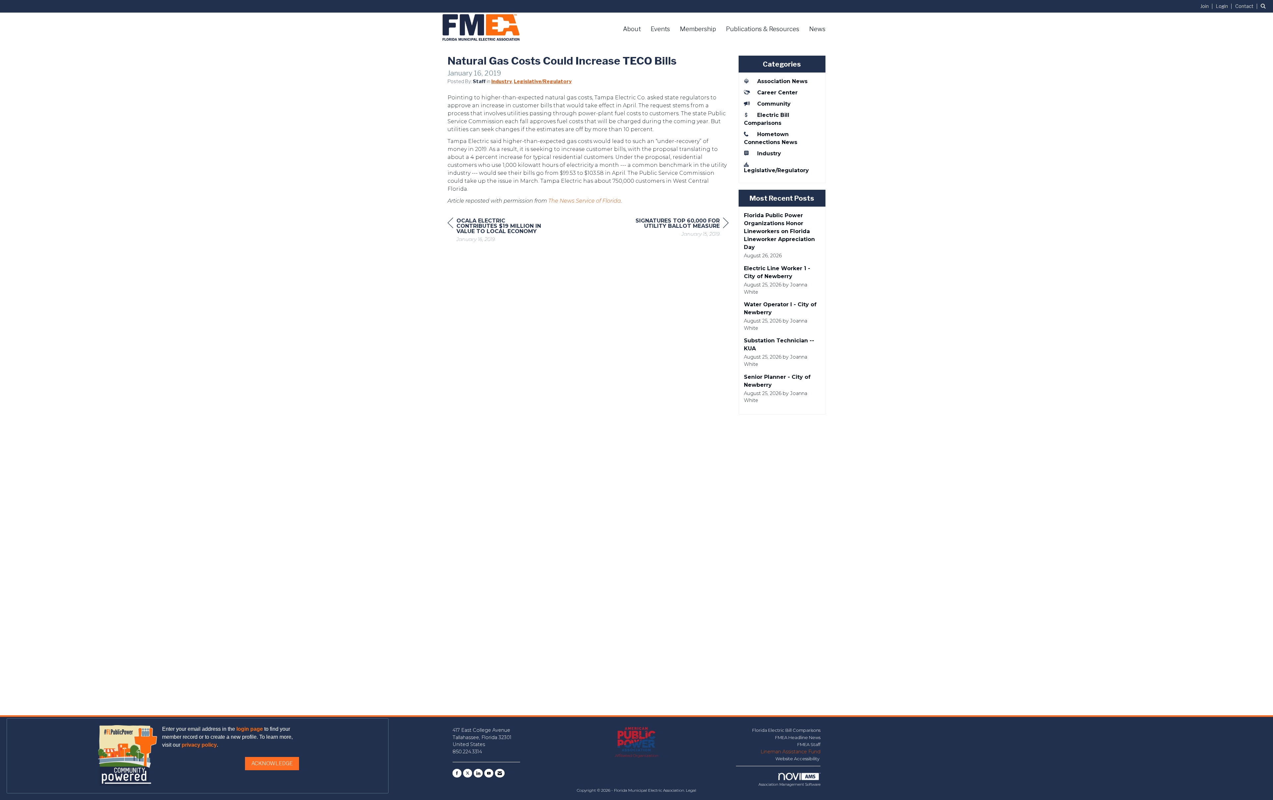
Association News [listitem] (782, 81)
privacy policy (199, 745)
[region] (679, 228)
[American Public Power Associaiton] (636, 739)
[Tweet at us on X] (467, 773)
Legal (691, 790)
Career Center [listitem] (777, 92)
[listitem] (1207, 6)
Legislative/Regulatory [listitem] (776, 170)
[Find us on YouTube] (488, 773)
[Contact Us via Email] (500, 773)
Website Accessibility (797, 758)
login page (249, 729)
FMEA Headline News (797, 737)
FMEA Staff (808, 744)
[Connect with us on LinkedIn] (478, 773)
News (817, 29)
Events (660, 29)
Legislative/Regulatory (543, 81)
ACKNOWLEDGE (272, 763)
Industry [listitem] (769, 153)
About (632, 29)
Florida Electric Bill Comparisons (786, 730)
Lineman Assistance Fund (790, 752)
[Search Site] (1264, 6)
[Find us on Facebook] (457, 773)
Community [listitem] (774, 104)
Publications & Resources (762, 29)
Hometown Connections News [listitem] (770, 138)
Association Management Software (789, 784)
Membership (698, 29)
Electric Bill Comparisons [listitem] (766, 119)
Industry (501, 81)
